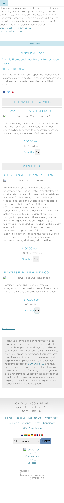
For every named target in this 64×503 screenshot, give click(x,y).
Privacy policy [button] (23, 28)
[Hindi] (25, 435)
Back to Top (8, 328)
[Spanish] (28, 435)
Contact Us (34, 417)
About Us (20, 417)
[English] (22, 435)
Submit (46, 441)
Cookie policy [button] (8, 28)
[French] (38, 435)
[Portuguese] (42, 435)
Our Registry (32, 43)
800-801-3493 (36, 364)
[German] (32, 435)
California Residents (20, 423)
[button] (4, 3)
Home (8, 417)
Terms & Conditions (44, 423)
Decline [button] (4, 31)
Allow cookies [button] (16, 31)
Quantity (29, 152)
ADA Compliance (32, 428)
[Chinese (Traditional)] (35, 435)
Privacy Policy (51, 417)
